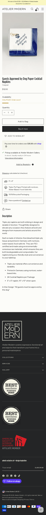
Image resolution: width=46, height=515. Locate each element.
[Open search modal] (31, 9)
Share (8, 209)
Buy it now (23, 129)
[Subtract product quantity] (4, 112)
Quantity (6, 107)
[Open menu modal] (42, 9)
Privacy (26, 499)
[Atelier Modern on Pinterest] (15, 476)
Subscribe (39, 468)
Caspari (5, 85)
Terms (32, 499)
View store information (14, 158)
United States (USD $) (12, 491)
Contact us (26, 200)
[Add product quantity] (12, 112)
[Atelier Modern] (14, 9)
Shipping (5, 173)
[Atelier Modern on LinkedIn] (11, 476)
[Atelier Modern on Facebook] (3, 476)
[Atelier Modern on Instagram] (7, 476)
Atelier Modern (19, 495)
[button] (23, 164)
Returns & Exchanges (9, 499)
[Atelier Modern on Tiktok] (19, 476)
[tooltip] (33, 164)
